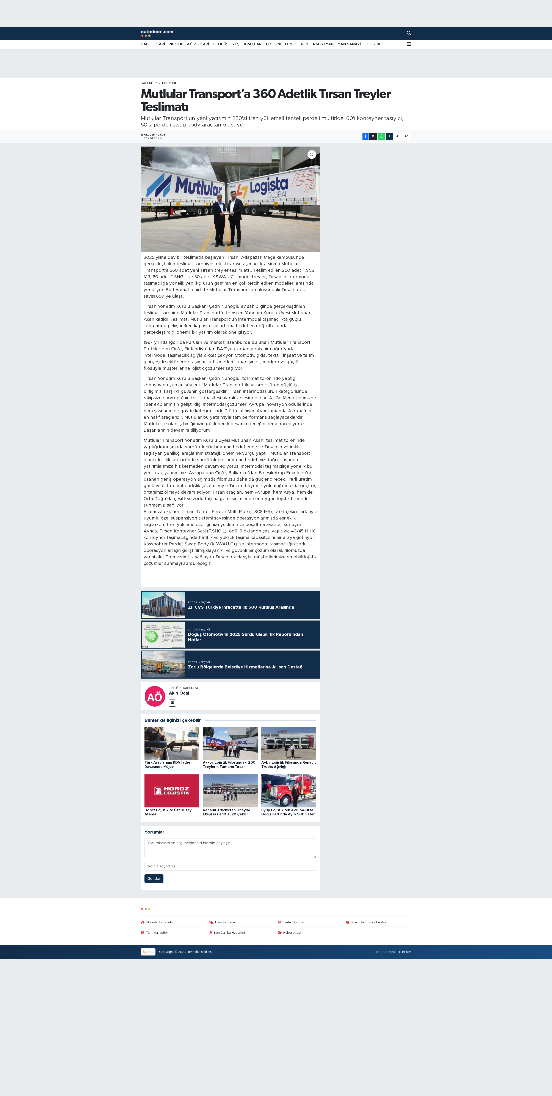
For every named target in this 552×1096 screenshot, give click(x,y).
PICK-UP (176, 44)
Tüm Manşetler (157, 932)
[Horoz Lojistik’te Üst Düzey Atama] (171, 791)
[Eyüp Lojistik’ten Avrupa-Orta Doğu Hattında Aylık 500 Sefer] (288, 791)
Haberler (149, 83)
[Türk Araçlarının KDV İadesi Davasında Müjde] (171, 743)
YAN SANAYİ (349, 44)
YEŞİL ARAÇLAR (247, 44)
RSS (150, 952)
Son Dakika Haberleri (229, 932)
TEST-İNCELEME (280, 44)
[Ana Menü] (409, 44)
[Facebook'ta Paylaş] (365, 136)
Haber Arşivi (292, 932)
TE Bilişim (404, 952)
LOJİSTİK (372, 44)
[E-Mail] (172, 703)
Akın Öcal (179, 693)
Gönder (154, 878)
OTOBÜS (221, 44)
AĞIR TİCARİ (198, 44)
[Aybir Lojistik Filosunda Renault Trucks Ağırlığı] (288, 743)
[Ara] (409, 33)
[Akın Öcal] (154, 696)
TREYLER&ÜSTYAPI (316, 44)
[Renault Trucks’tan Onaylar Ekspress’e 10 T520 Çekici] (230, 791)
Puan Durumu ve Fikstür (368, 922)
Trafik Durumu (293, 922)
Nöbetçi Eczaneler (160, 922)
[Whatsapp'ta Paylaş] (381, 136)
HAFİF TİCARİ (153, 44)
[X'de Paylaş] (373, 136)
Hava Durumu (225, 922)
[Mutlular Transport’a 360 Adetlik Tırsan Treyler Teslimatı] (230, 199)
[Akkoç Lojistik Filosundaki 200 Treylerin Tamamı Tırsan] (230, 743)
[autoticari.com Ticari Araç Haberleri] (157, 33)
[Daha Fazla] (389, 136)
